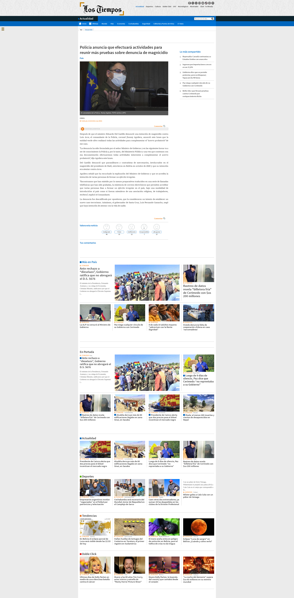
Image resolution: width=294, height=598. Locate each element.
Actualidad (140, 6)
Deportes (149, 6)
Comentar (158, 126)
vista (79, 356)
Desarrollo (88, 30)
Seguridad (146, 24)
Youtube (202, 3)
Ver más (81, 266)
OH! (174, 6)
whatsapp (196, 3)
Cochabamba (133, 24)
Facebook (189, 3)
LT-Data (180, 24)
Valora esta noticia (89, 225)
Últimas (95, 24)
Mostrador (194, 6)
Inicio (84, 24)
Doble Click (167, 6)
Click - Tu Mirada (206, 6)
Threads (209, 3)
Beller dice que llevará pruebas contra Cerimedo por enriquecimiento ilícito (196, 94)
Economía (121, 24)
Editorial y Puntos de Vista (164, 24)
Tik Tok (206, 3)
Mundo (104, 24)
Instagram (199, 3)
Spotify (212, 3)
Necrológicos (183, 6)
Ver (82, 30)
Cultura (158, 6)
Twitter (192, 3)
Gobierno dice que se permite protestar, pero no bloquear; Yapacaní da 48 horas (195, 75)
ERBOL (82, 118)
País (112, 24)
